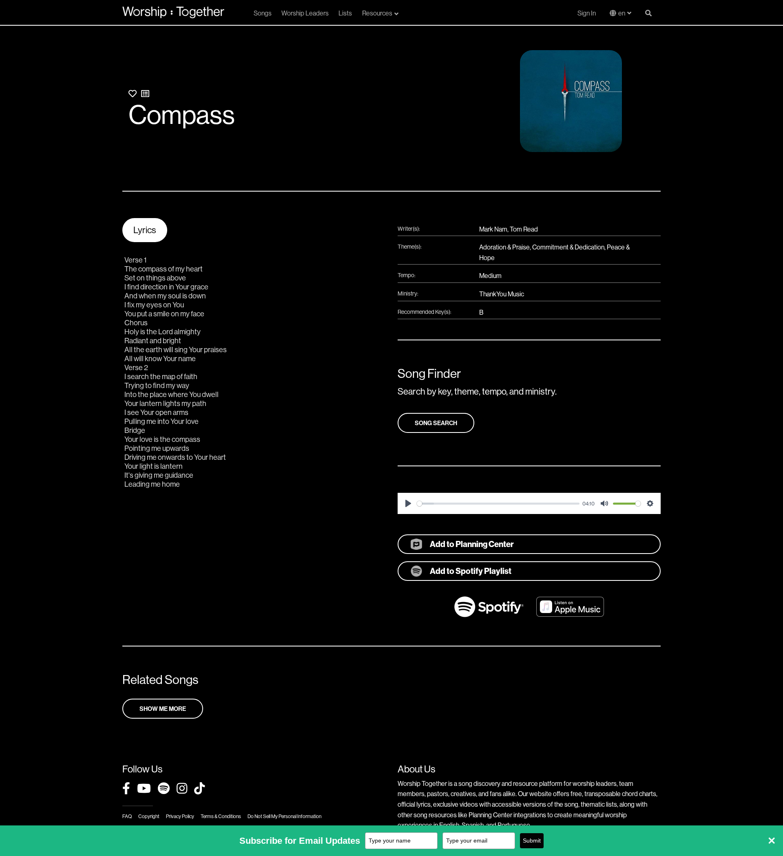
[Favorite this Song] (132, 93)
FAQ (127, 816)
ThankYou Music (501, 294)
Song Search (436, 423)
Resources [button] (377, 13)
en (621, 13)
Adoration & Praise (504, 247)
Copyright (148, 816)
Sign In (586, 13)
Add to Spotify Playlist (470, 571)
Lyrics (144, 230)
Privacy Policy (180, 816)
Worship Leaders (305, 13)
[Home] (173, 12)
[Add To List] (145, 93)
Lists (345, 13)
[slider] (498, 503)
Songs (263, 13)
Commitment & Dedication (568, 247)
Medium (490, 275)
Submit (532, 840)
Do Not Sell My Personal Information (284, 816)
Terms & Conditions (221, 816)
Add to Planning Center (472, 544)
